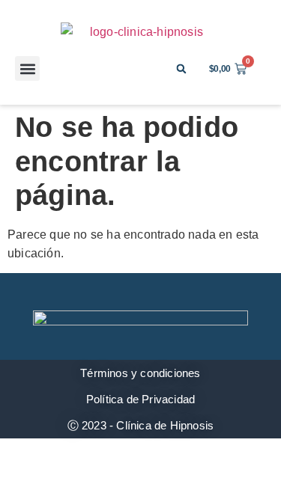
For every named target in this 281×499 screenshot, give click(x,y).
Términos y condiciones (140, 373)
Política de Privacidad (140, 399)
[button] (27, 68)
